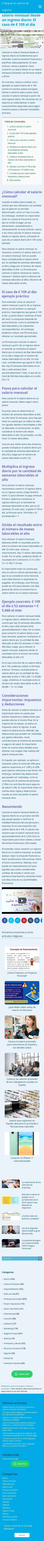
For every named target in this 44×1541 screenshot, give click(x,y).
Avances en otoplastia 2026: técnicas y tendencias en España (17, 1418)
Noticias (7, 1338)
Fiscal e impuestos (12, 1303)
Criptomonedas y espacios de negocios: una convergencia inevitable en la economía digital (19, 1434)
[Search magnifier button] (40, 1258)
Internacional (9, 1313)
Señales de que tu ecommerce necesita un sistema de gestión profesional (18, 1408)
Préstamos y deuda (12, 1343)
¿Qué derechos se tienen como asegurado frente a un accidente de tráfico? (18, 1445)
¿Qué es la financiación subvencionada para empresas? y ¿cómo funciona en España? (19, 1424)
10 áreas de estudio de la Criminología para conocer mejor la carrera (18, 1439)
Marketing (8, 1328)
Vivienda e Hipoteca (12, 1363)
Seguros (7, 1353)
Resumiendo (15, 180)
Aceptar (22, 1535)
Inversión (8, 1318)
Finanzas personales (13, 1299)
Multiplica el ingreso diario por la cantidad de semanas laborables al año (22, 150)
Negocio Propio (11, 1333)
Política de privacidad (10, 1459)
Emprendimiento (11, 1289)
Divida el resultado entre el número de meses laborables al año (21, 159)
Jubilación (8, 1323)
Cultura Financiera (12, 1284)
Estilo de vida (9, 1294)
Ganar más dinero (11, 1308)
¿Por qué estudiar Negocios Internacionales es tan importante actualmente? (20, 1413)
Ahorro (7, 1279)
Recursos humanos (12, 1348)
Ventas (7, 1358)
